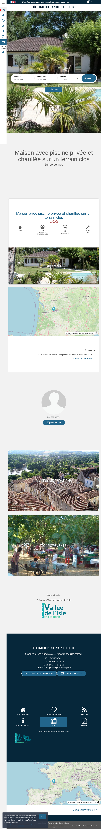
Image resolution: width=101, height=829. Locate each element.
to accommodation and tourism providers (50, 826)
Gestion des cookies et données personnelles (18, 825)
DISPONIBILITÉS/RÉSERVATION (39, 673)
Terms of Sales (64, 823)
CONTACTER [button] (55, 422)
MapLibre (91, 333)
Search (90, 78)
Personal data (53, 823)
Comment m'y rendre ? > (83, 358)
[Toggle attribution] (96, 333)
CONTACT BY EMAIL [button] (73, 673)
